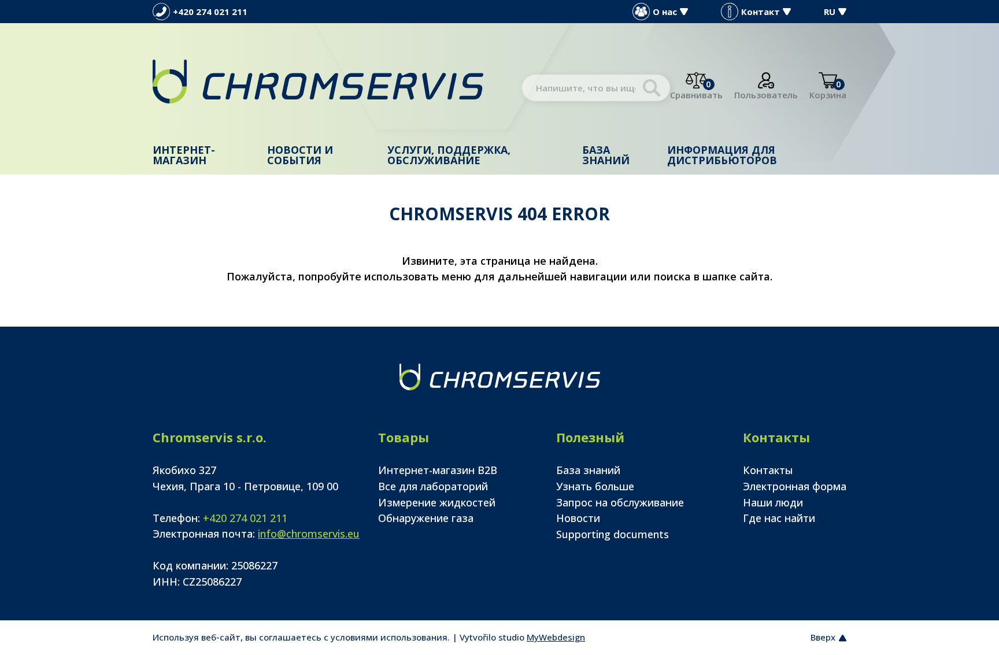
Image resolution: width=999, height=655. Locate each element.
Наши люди (773, 502)
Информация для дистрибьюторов (722, 155)
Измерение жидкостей (436, 502)
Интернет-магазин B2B (437, 470)
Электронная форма (794, 486)
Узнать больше (595, 486)
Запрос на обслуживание (620, 502)
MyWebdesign (556, 637)
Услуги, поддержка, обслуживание (448, 155)
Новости (578, 518)
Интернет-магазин (184, 155)
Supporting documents (612, 534)
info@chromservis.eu (309, 534)
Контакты (768, 470)
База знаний (606, 155)
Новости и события (300, 155)
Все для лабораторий (433, 486)
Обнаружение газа (425, 518)
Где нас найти (779, 518)
